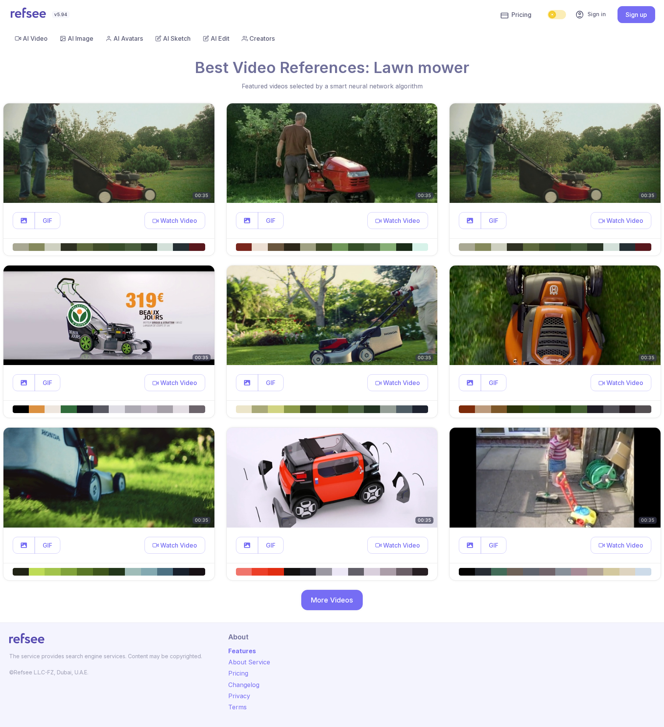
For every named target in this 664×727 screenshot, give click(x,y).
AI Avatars (128, 38)
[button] (24, 220)
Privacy (239, 696)
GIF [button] (47, 220)
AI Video (35, 38)
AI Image (80, 38)
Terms (237, 707)
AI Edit (220, 38)
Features (242, 651)
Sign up (636, 14)
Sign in (590, 14)
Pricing (521, 14)
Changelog (243, 685)
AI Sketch (177, 38)
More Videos (332, 600)
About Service (249, 662)
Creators (262, 38)
